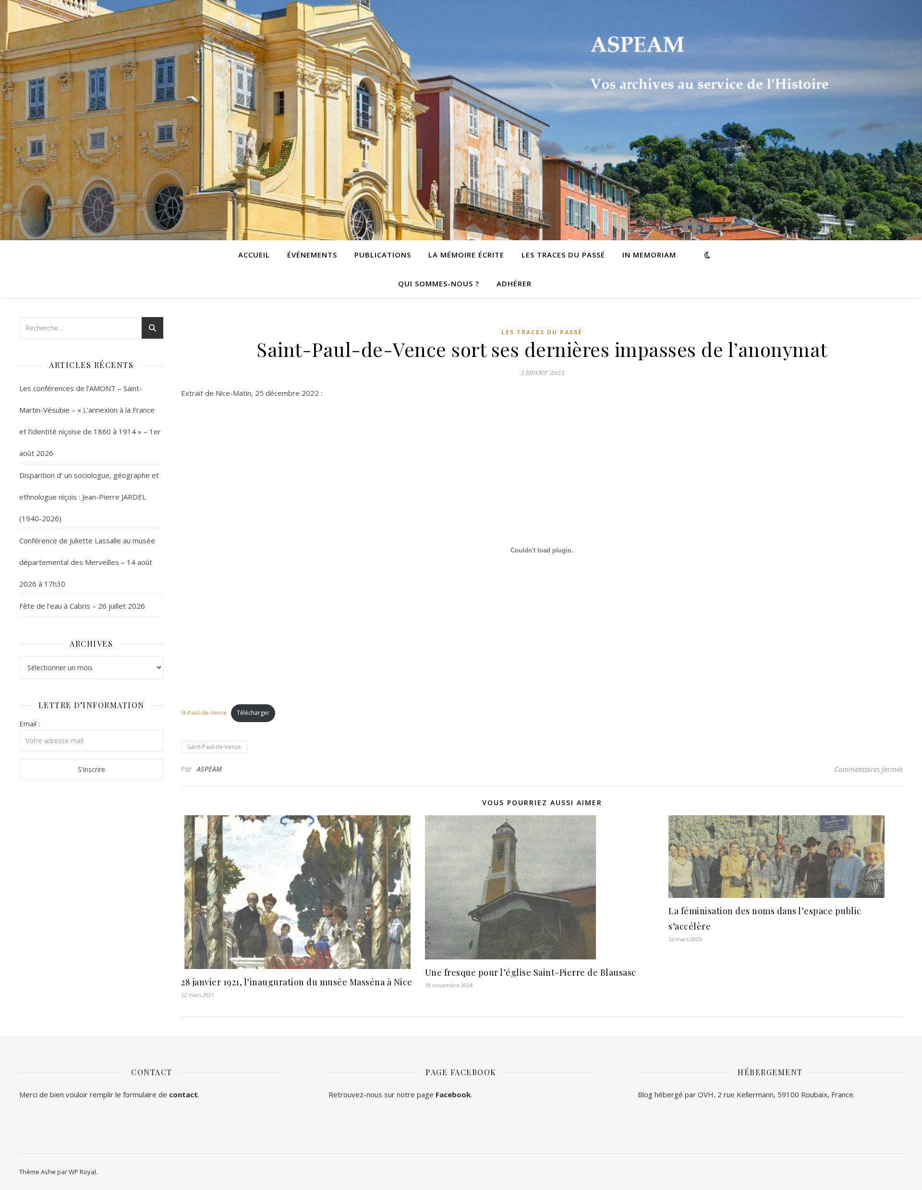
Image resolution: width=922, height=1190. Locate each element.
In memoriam (649, 254)
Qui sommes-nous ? (438, 283)
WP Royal (82, 1171)
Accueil (254, 254)
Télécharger (253, 713)
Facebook (453, 1094)
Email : (29, 723)
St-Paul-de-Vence (204, 713)
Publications (382, 254)
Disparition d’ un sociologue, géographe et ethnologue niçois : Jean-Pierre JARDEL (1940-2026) (89, 496)
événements (312, 254)
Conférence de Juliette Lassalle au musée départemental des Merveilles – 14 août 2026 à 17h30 (87, 562)
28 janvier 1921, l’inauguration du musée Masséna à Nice (296, 982)
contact (183, 1094)
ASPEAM (209, 768)
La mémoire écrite (466, 254)
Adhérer (514, 283)
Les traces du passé (563, 254)
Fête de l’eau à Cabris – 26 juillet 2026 (82, 606)
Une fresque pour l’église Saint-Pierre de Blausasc (530, 972)
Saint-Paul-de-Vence (214, 747)
